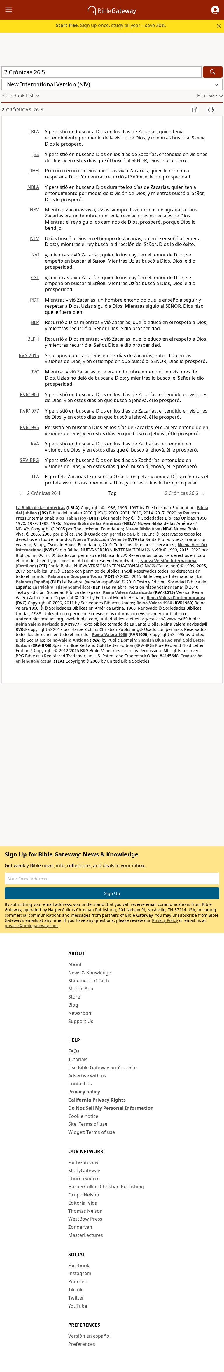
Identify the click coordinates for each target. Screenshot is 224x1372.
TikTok (75, 1289)
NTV (34, 238)
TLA (35, 476)
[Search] (213, 72)
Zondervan (80, 1227)
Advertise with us (87, 1075)
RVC (34, 372)
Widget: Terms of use (91, 1132)
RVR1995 (29, 427)
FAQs (74, 1051)
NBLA (33, 187)
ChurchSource (84, 1178)
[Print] (211, 109)
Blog (73, 1005)
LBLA (34, 131)
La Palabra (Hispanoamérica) (61, 587)
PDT (34, 300)
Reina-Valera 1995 (109, 634)
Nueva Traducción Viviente (100, 539)
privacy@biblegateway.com (31, 925)
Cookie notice (83, 1116)
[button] (215, 10)
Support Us (80, 1021)
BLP (35, 322)
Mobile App (80, 988)
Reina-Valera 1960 (154, 603)
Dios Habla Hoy (70, 518)
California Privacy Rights (97, 1100)
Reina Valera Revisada (38, 624)
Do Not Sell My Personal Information (111, 1108)
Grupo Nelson (83, 1195)
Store (74, 997)
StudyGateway (84, 1170)
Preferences (81, 1344)
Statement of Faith (88, 981)
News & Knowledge (89, 972)
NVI (35, 255)
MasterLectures (85, 1235)
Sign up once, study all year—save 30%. (111, 25)
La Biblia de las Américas (40, 507)
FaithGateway (83, 1162)
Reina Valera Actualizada (127, 592)
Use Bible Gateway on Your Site (102, 1067)
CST (35, 277)
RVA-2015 (29, 355)
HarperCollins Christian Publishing (106, 1186)
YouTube (77, 1306)
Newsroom (80, 1013)
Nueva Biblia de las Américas (92, 523)
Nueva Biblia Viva (142, 529)
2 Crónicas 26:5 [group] (22, 110)
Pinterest (78, 1281)
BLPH (33, 339)
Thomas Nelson (85, 1211)
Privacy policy (84, 1091)
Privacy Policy (165, 920)
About (75, 964)
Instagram (79, 1273)
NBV (34, 209)
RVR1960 (29, 394)
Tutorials (78, 1059)
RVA (35, 443)
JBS (35, 154)
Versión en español (89, 1336)
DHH (34, 170)
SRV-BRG (29, 460)
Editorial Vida (82, 1203)
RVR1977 (29, 411)
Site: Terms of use (87, 1124)
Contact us (80, 1083)
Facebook (79, 1265)
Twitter (76, 1298)
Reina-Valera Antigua (67, 640)
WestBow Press (85, 1219)
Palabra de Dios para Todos (75, 576)
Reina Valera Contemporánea (176, 597)
